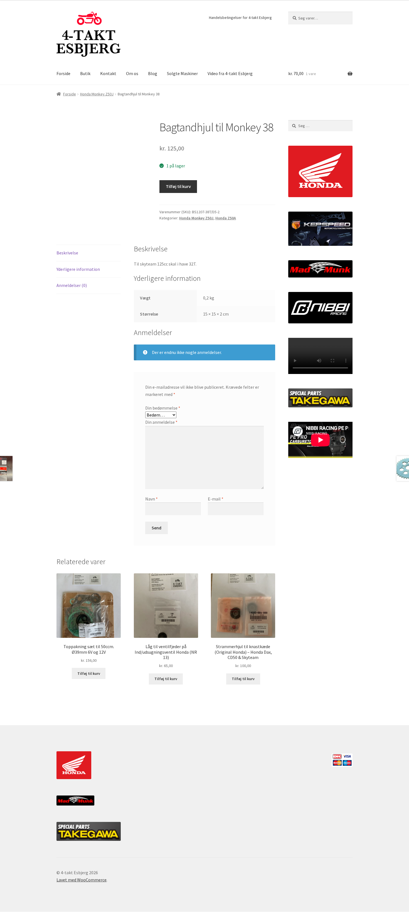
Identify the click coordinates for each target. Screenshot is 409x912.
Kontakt (108, 73)
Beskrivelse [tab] (67, 253)
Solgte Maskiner (182, 73)
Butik (85, 73)
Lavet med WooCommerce (81, 880)
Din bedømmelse (162, 408)
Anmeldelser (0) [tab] (71, 285)
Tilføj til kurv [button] (88, 673)
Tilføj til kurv (178, 186)
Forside (63, 73)
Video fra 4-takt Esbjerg (230, 73)
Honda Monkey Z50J (97, 93)
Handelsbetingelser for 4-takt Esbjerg (240, 17)
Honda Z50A (225, 217)
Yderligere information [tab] (78, 269)
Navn (151, 499)
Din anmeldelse (161, 422)
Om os (132, 73)
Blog (152, 73)
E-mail (215, 499)
